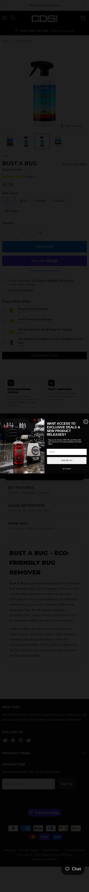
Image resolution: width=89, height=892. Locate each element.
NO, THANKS (67, 468)
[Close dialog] (86, 422)
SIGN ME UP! (66, 460)
